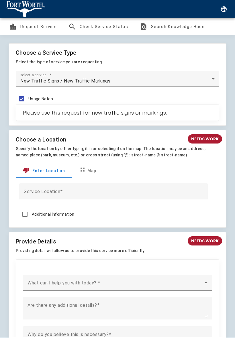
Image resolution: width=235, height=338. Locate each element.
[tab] (44, 171)
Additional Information (53, 214)
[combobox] (117, 81)
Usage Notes (40, 99)
